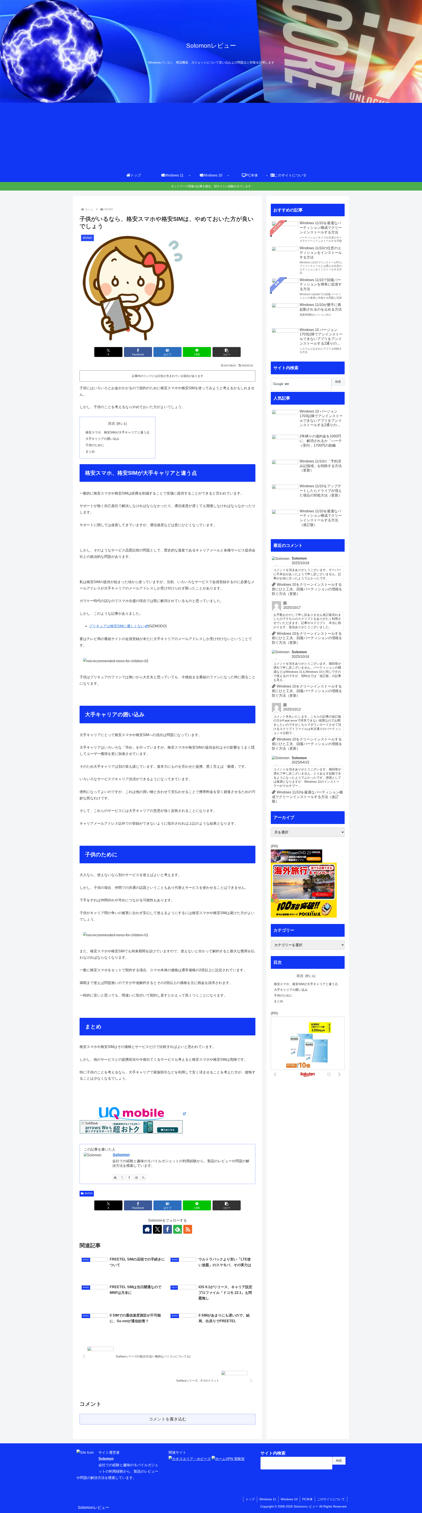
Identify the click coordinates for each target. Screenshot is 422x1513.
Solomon (121, 1155)
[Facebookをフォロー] (129, 1177)
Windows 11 (267, 1499)
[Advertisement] (211, 136)
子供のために (94, 445)
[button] (227, 352)
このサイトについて (331, 1499)
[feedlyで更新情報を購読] (136, 1177)
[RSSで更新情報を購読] (143, 1177)
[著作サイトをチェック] (115, 1177)
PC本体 (307, 1499)
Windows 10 (289, 1499)
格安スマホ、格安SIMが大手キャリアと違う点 (117, 432)
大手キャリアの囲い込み (102, 438)
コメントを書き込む (167, 1419)
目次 (111, 423)
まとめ (90, 451)
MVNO (89, 1193)
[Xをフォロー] (122, 1177)
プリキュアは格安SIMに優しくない (116, 626)
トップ (250, 1499)
